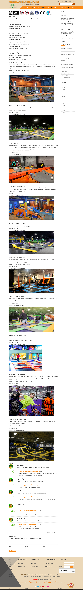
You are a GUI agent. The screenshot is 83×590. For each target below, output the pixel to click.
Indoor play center (20, 563)
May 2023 (63, 96)
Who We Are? (11, 561)
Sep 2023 (63, 87)
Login (62, 1)
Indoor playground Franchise (66, 21)
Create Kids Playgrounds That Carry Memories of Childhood (67, 54)
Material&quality (11, 564)
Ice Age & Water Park (48, 566)
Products (46, 7)
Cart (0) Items (72, 1)
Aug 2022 (63, 112)
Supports (10, 574)
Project (54, 7)
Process (10, 567)
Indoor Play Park (70, 73)
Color (9, 566)
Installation (10, 562)
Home (9, 16)
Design (9, 559)
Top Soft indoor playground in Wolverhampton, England (66, 48)
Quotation (10, 569)
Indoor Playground (44, 574)
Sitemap (58, 576)
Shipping (10, 576)
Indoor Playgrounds (64, 75)
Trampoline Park (51, 574)
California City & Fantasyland (50, 563)
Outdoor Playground (31, 574)
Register (66, 1)
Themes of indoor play (21, 566)
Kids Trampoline (34, 563)
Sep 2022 (63, 110)
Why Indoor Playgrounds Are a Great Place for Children (66, 79)
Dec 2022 (63, 103)
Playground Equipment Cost (65, 77)
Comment (11, 540)
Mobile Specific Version (59, 574)
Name (10, 546)
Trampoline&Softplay (34, 566)
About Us (27, 7)
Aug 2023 (63, 89)
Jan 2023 (63, 101)
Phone (43, 546)
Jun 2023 (63, 94)
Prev (45, 532)
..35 (54, 532)
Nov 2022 (63, 105)
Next (57, 532)
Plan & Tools (37, 7)
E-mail (27, 546)
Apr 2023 (63, 98)
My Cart (72, 7)
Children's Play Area (64, 73)
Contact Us (63, 7)
